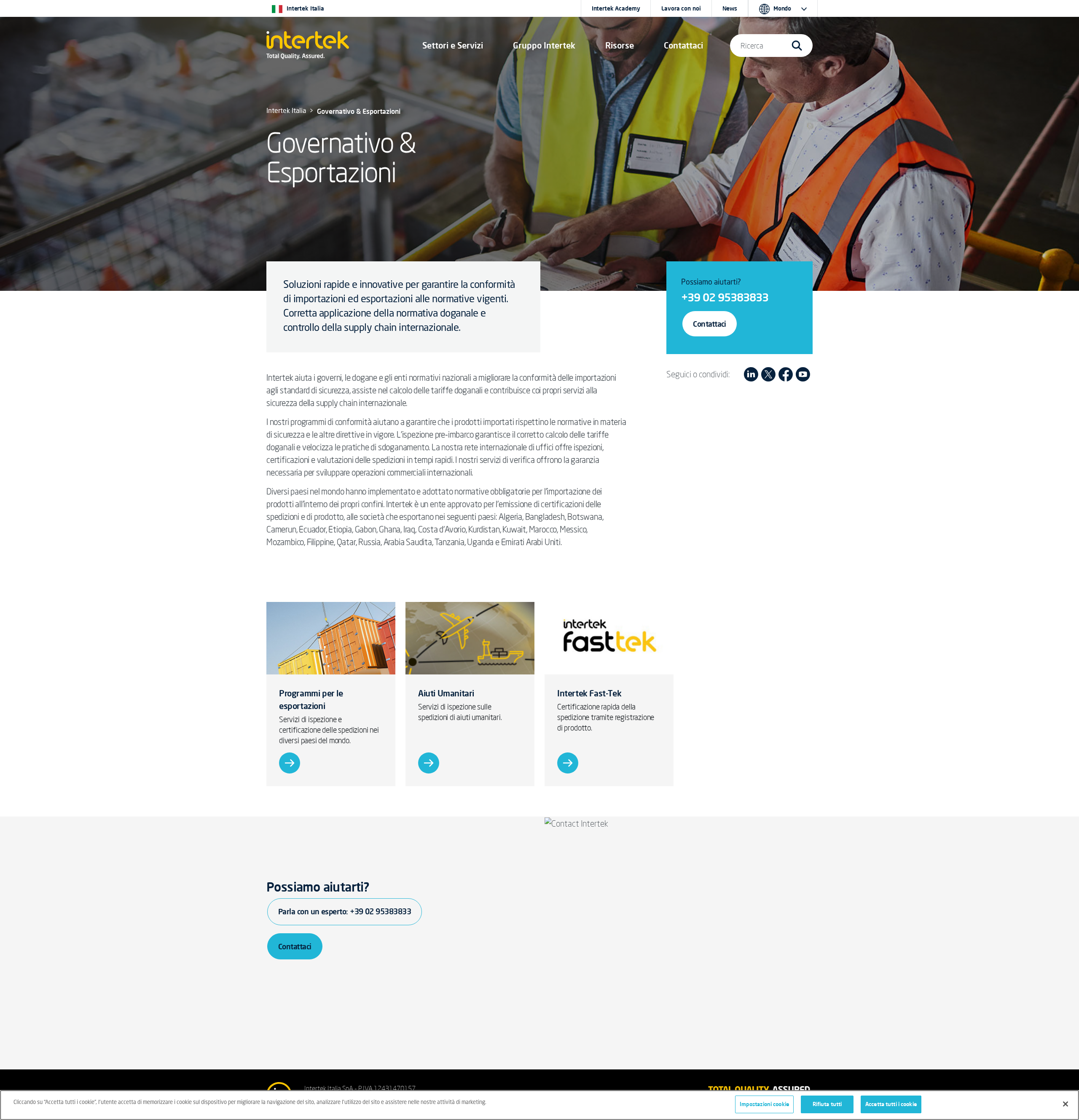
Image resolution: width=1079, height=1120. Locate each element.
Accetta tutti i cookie (891, 1104)
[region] (539, 1105)
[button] (452, 45)
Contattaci (709, 323)
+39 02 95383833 (724, 297)
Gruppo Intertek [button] (544, 45)
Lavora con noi (681, 8)
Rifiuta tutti (827, 1104)
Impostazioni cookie (764, 1104)
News (729, 8)
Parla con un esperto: (344, 911)
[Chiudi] (1065, 1104)
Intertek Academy (616, 8)
